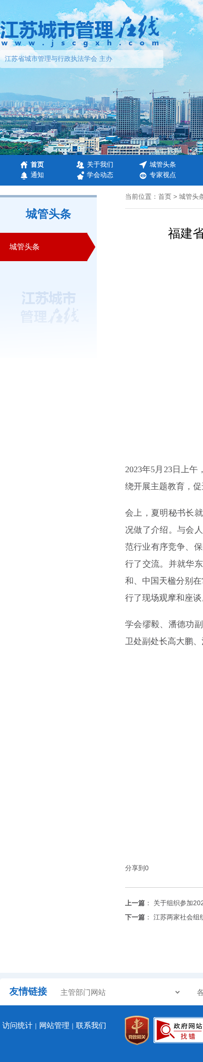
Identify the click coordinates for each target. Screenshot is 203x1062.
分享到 (135, 868)
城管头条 (163, 164)
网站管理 (54, 1025)
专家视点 (163, 174)
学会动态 (100, 174)
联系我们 (91, 1025)
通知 (37, 174)
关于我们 (100, 164)
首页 (37, 164)
